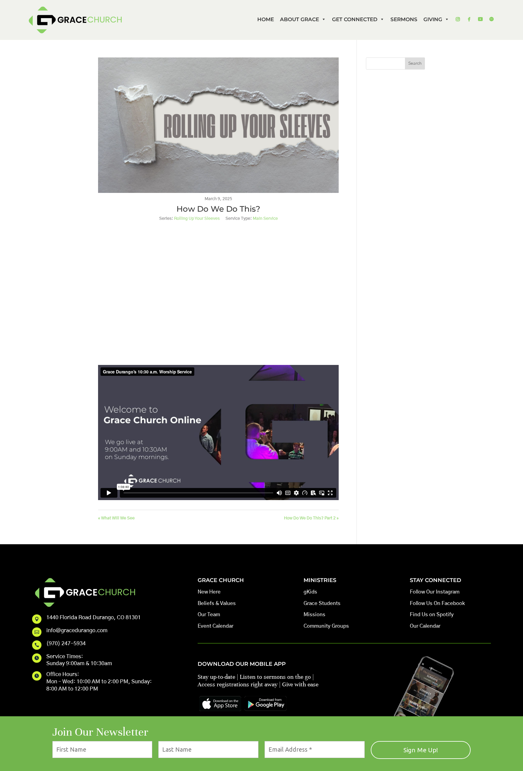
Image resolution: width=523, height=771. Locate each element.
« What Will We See (116, 518)
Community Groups (326, 626)
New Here (209, 591)
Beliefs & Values (217, 603)
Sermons (403, 19)
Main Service (265, 218)
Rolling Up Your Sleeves (197, 218)
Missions (314, 614)
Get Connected (354, 19)
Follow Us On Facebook (437, 603)
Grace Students (322, 603)
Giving (432, 19)
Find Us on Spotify (432, 614)
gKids (310, 591)
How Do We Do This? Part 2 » (311, 518)
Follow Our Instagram (434, 591)
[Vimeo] (480, 19)
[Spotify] (491, 19)
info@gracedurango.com (76, 630)
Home (265, 19)
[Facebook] (469, 19)
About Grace (299, 19)
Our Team (209, 614)
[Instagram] (457, 19)
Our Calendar (425, 626)
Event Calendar (215, 626)
